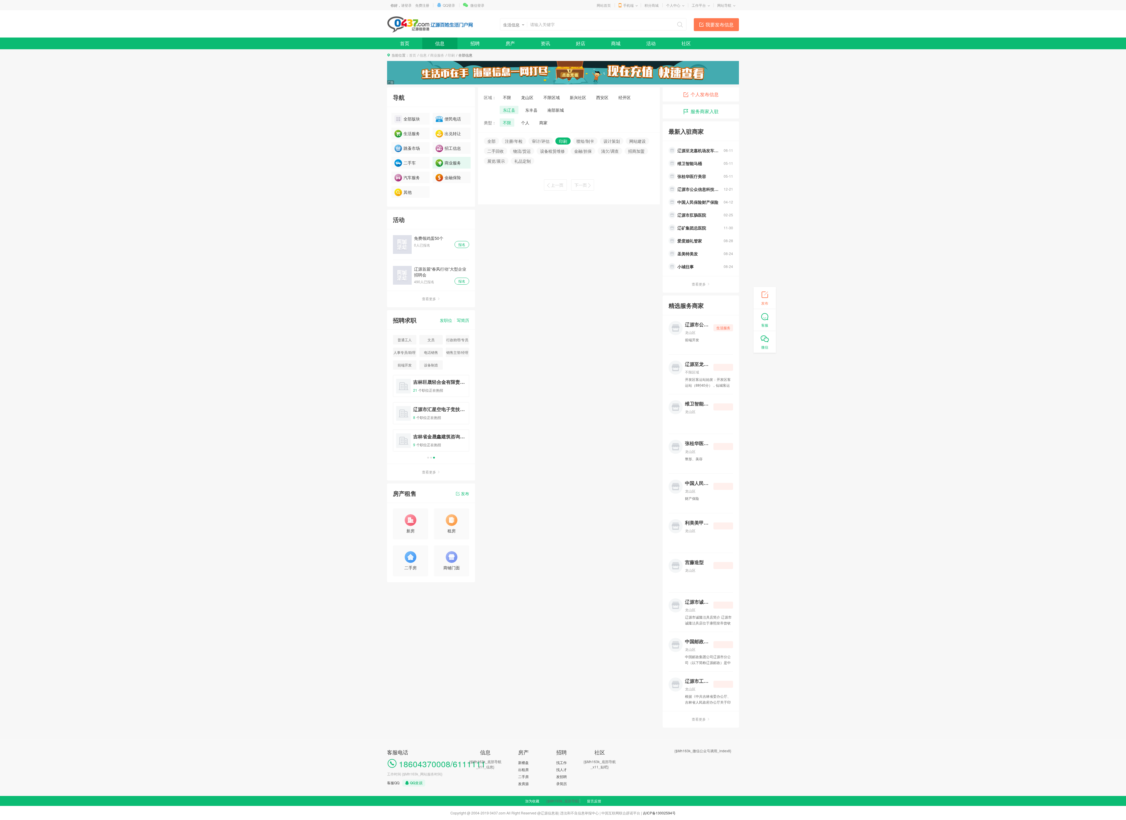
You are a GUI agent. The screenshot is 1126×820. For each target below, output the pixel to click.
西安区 (602, 97)
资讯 (545, 43)
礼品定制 (522, 161)
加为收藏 (532, 800)
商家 (543, 122)
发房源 (523, 783)
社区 (686, 43)
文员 (431, 339)
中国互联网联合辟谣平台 (620, 812)
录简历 (561, 783)
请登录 (406, 5)
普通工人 (405, 339)
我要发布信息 (720, 24)
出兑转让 (453, 133)
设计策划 (611, 141)
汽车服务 (411, 177)
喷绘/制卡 (585, 141)
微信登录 (477, 5)
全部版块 (411, 119)
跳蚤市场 (411, 148)
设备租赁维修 (552, 151)
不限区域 (551, 97)
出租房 (523, 769)
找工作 (561, 762)
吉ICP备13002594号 (659, 812)
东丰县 (531, 110)
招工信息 (453, 148)
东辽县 (509, 110)
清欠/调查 (610, 151)
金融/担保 (583, 151)
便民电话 (453, 119)
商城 (615, 43)
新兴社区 (578, 97)
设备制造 (431, 364)
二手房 (523, 776)
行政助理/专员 (457, 339)
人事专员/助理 (405, 352)
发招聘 (561, 776)
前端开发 (405, 364)
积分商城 (652, 5)
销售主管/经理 (457, 352)
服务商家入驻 (705, 111)
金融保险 (453, 177)
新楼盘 (523, 762)
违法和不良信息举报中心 (579, 812)
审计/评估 (541, 141)
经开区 (624, 97)
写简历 (463, 320)
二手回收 (495, 151)
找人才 (561, 769)
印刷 (451, 54)
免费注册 (422, 5)
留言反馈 (594, 800)
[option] (431, 416)
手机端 (628, 5)
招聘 (475, 43)
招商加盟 (636, 151)
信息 (440, 43)
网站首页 (604, 5)
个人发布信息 (705, 94)
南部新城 (555, 110)
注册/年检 (514, 141)
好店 (580, 43)
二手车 (409, 163)
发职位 (446, 320)
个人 (525, 122)
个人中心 (673, 5)
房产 (510, 43)
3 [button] (434, 458)
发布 (465, 493)
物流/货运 (522, 151)
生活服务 (411, 133)
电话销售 (431, 352)
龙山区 (527, 97)
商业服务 (437, 54)
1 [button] (428, 458)
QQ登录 (449, 5)
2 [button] (431, 458)
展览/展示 (496, 161)
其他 (407, 192)
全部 (491, 141)
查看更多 (429, 298)
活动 (651, 43)
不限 (507, 97)
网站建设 (637, 141)
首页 (404, 43)
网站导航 (724, 5)
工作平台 (699, 5)
